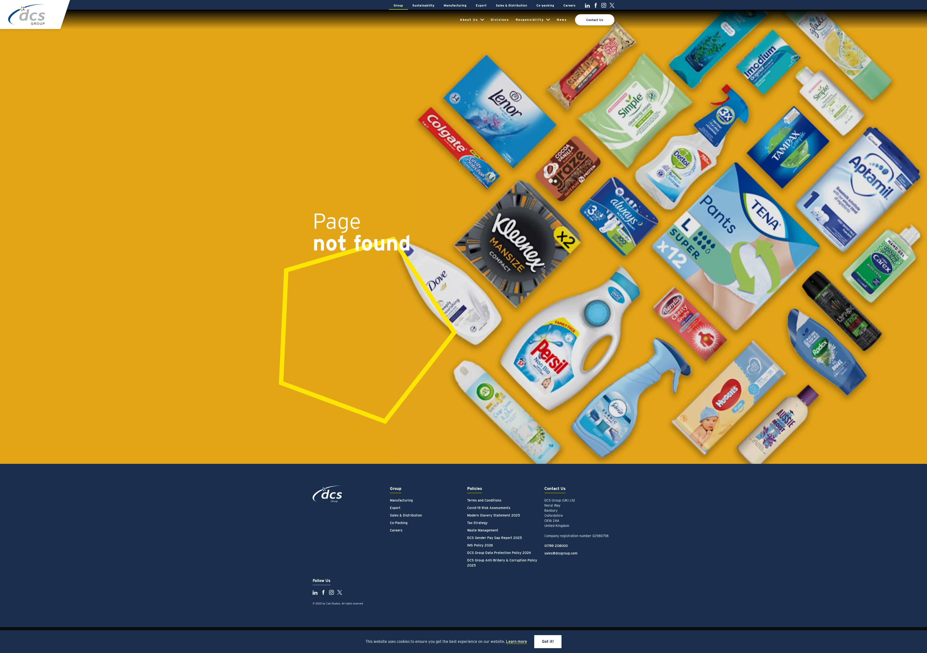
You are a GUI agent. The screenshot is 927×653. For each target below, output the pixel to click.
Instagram (603, 5)
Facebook (595, 5)
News (562, 20)
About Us (469, 20)
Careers (569, 5)
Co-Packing (398, 523)
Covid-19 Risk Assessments (488, 508)
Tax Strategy (477, 523)
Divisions (500, 20)
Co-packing (545, 5)
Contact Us (594, 20)
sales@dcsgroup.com (560, 553)
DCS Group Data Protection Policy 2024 (499, 553)
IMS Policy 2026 (480, 545)
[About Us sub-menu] (482, 20)
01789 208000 (556, 546)
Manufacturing (455, 5)
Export (481, 5)
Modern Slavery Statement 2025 (493, 515)
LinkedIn (587, 5)
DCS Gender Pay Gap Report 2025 (494, 538)
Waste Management (482, 530)
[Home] (27, 14)
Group (398, 5)
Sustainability (423, 5)
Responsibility (530, 20)
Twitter (612, 5)
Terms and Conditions (484, 500)
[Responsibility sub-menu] (548, 20)
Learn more (516, 641)
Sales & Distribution (511, 5)
